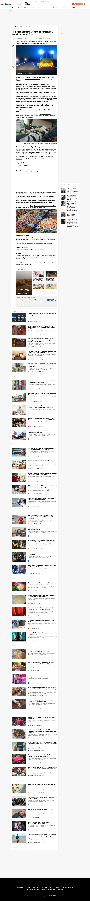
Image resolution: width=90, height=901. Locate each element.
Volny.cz (44, 896)
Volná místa (35, 887)
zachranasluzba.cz (44, 262)
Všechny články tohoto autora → (23, 304)
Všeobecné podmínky (47, 887)
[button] (13, 56)
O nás (28, 887)
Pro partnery (20, 887)
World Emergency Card (35, 239)
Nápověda (61, 889)
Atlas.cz (38, 896)
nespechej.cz (28, 264)
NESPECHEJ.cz (18, 26)
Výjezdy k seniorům (45, 114)
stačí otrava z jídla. (39, 193)
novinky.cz (52, 262)
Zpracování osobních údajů (48, 889)
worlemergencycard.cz (33, 262)
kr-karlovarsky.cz (20, 264)
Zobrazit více (69, 228)
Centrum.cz (30, 896)
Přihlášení (78, 3)
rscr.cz (25, 262)
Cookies (58, 887)
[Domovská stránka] (12, 26)
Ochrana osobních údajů (32, 889)
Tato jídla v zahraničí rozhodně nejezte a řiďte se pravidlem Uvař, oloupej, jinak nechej (36, 206)
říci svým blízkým (36, 255)
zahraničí (28, 77)
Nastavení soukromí (68, 887)
